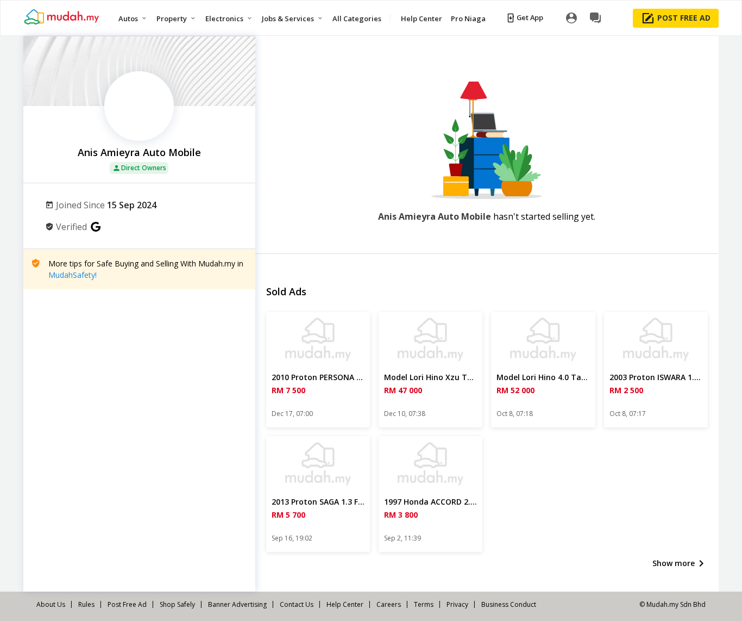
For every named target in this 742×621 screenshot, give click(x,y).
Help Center (344, 604)
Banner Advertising (237, 604)
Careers (388, 604)
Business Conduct (508, 604)
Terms (423, 604)
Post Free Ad (127, 604)
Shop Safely (177, 604)
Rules (86, 604)
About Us (50, 604)
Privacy (457, 604)
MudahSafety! (72, 275)
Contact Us (296, 604)
